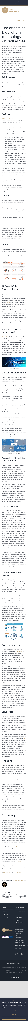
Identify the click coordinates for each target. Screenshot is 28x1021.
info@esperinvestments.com (20, 1)
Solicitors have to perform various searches (12, 118)
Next (24, 20)
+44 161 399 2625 (19, 942)
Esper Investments (6, 872)
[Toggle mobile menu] (25, 7)
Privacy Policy (10, 963)
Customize (14, 1014)
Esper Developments (19, 921)
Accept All (14, 1010)
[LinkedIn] (21, 954)
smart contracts (18, 651)
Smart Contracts (20, 907)
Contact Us (5, 918)
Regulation (19, 872)
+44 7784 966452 (19, 940)
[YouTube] (19, 954)
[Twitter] (17, 954)
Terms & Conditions (17, 963)
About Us (5, 911)
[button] (3, 896)
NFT (25, 738)
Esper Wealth (19, 917)
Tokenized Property (20, 911)
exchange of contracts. (10, 182)
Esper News (5, 914)
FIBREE (8, 302)
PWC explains (5, 336)
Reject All (14, 1018)
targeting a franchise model (19, 846)
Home (4, 907)
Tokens (3, 874)
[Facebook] (15, 954)
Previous (19, 20)
